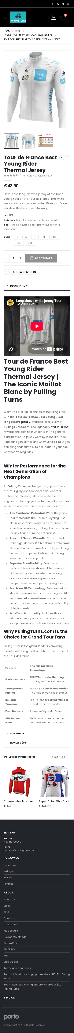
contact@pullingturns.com (20, 850)
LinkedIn (21, 272)
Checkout (10, 918)
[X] (58, 4)
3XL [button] (19, 243)
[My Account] (54, 17)
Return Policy (12, 943)
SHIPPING (9, 949)
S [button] (17, 237)
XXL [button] (54, 237)
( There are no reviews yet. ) (36, 175)
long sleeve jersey (34, 224)
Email (34, 272)
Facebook (7, 272)
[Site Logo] (18, 17)
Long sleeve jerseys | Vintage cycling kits (38, 220)
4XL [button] (30, 243)
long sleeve (17, 224)
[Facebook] (52, 4)
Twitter (14, 272)
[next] (67, 157)
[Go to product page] (19, 781)
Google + (27, 272)
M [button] (26, 237)
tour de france (52, 224)
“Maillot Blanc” (59, 427)
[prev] (62, 157)
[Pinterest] (63, 4)
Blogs (7, 906)
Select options (28, 772)
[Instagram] (68, 4)
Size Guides (11, 962)
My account (11, 930)
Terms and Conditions (17, 968)
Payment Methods (15, 937)
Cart (6, 912)
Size (6, 237)
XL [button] (44, 237)
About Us (9, 899)
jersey (25, 422)
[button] (6, 17)
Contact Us (10, 924)
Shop (7, 955)
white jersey (10, 228)
